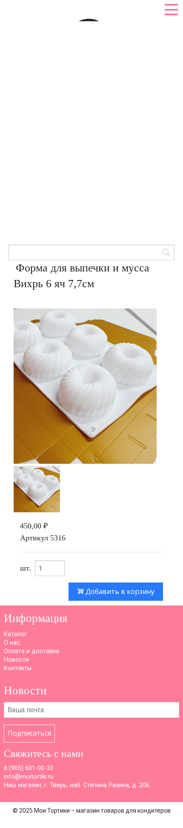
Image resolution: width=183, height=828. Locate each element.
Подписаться (29, 733)
